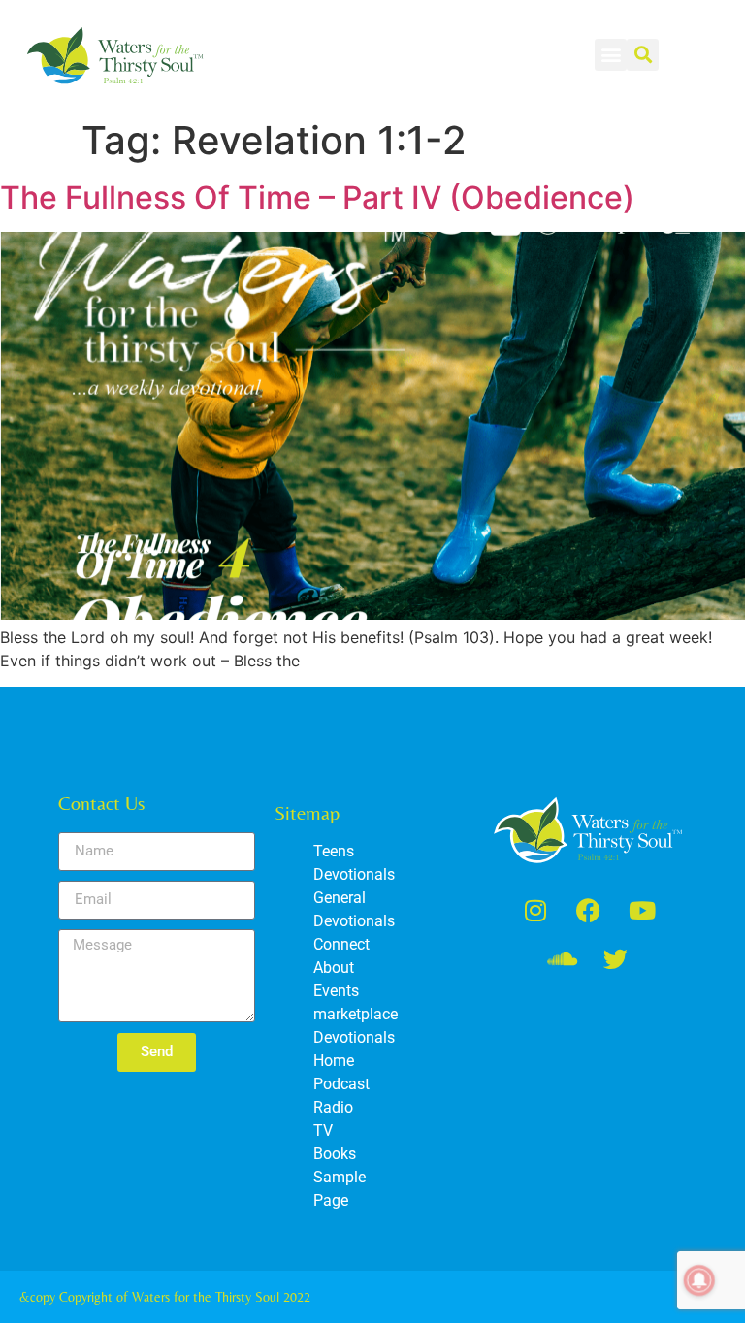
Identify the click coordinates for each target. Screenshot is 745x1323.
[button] (611, 55)
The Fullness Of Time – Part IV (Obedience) (317, 197)
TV (323, 1130)
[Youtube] (642, 911)
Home (333, 1060)
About (333, 967)
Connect (341, 944)
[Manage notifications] (699, 1280)
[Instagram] (535, 911)
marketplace (355, 1014)
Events (336, 991)
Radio (333, 1107)
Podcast (341, 1084)
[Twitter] (615, 959)
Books (334, 1154)
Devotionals (354, 1037)
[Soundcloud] (561, 959)
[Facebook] (589, 911)
